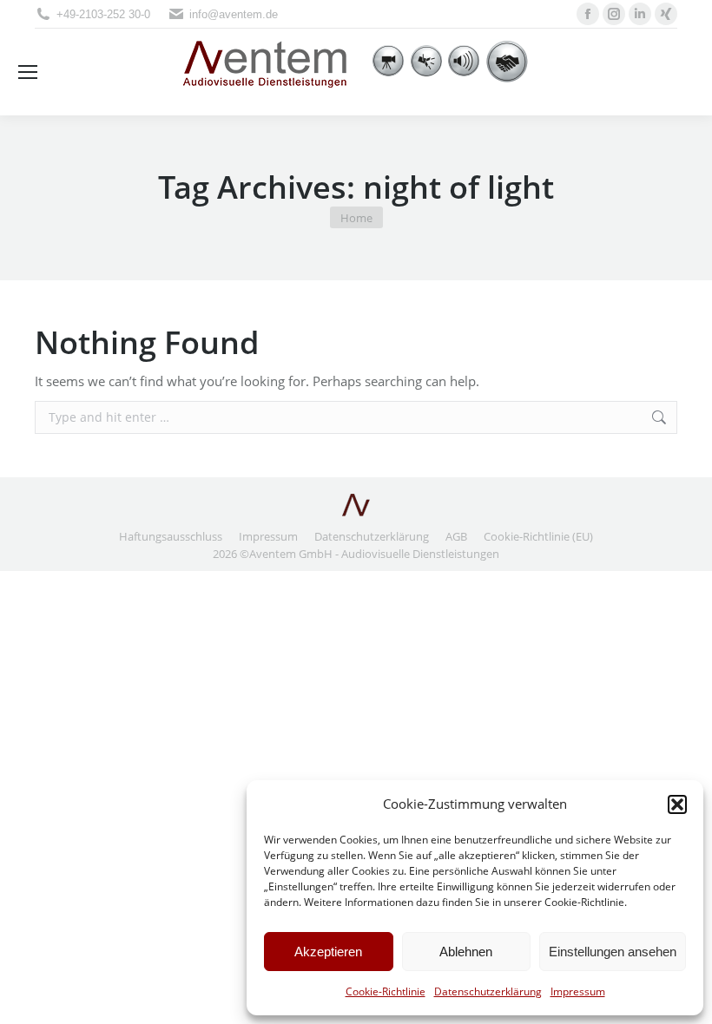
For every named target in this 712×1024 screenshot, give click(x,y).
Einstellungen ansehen (612, 951)
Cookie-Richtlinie (385, 991)
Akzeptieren (328, 951)
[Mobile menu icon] (27, 72)
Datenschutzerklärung (488, 991)
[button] (677, 804)
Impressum (577, 991)
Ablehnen (465, 951)
